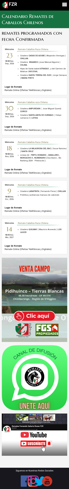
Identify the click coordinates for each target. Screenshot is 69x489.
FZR (13, 4)
